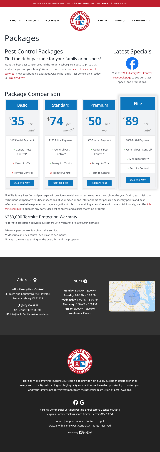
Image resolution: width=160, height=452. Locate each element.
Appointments (74, 421)
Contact (90, 421)
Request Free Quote (29, 310)
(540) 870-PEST (120, 3)
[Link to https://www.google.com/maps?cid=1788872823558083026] (82, 402)
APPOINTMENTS (84, 3)
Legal (101, 421)
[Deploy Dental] (85, 432)
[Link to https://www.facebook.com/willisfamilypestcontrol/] (75, 402)
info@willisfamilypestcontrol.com (29, 314)
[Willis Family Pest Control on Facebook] (132, 57)
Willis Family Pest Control (72, 425)
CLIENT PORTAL (102, 3)
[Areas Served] (132, 282)
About (59, 421)
